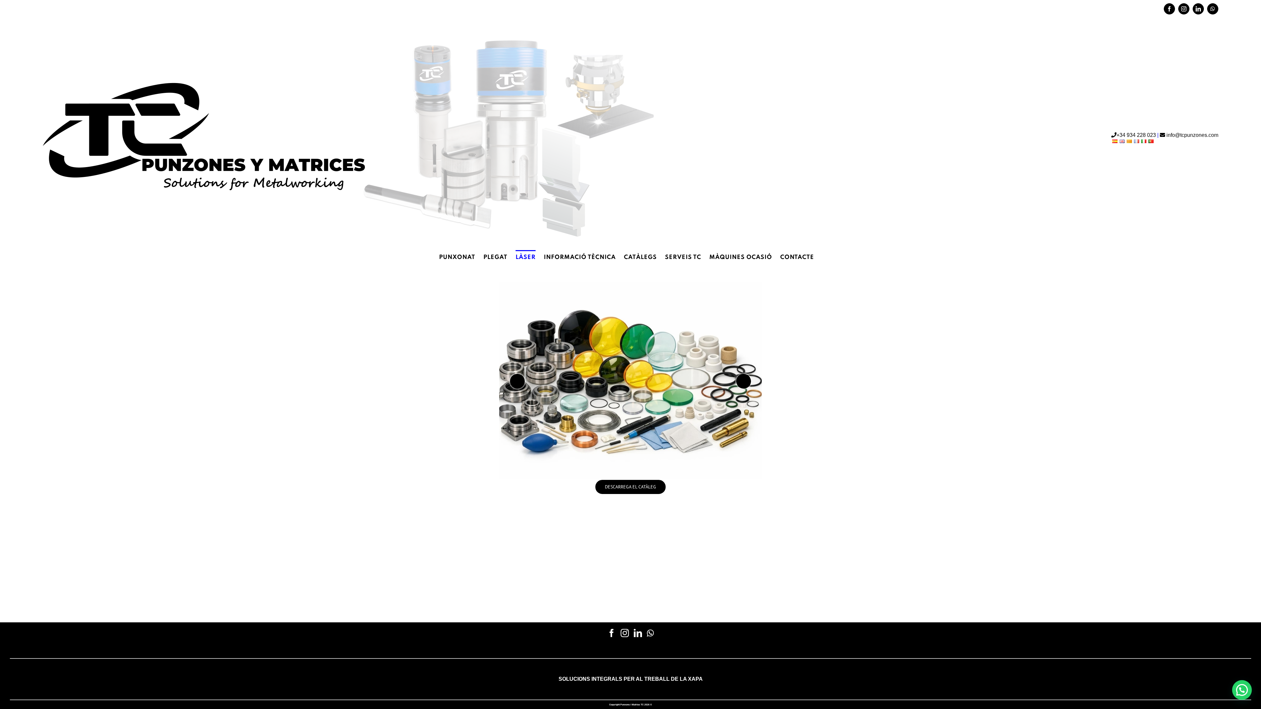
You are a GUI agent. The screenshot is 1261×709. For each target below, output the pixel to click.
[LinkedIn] (638, 633)
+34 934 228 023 (60, 8)
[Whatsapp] (650, 633)
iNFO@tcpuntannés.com (112, 8)
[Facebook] (612, 633)
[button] (1242, 690)
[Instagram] (625, 633)
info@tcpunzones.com (1191, 135)
